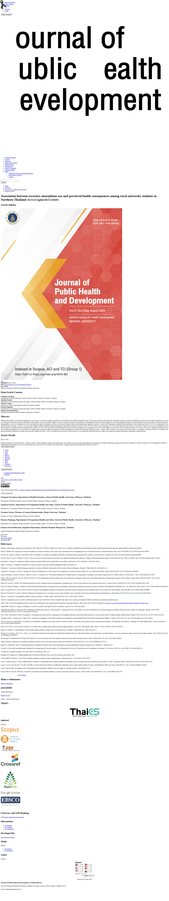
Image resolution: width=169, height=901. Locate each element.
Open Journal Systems (8, 837)
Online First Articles (11, 163)
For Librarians (9, 829)
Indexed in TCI (5, 695)
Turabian (7, 464)
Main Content (9, 4)
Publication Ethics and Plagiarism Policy (21, 173)
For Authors (8, 827)
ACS (6, 452)
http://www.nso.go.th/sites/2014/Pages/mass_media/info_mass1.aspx (127, 603)
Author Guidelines (10, 168)
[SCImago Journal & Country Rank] (12, 817)
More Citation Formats (8, 446)
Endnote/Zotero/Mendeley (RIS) (15, 473)
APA (6, 453)
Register (7, 9)
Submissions (8, 166)
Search (4, 182)
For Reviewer (9, 850)
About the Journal (10, 157)
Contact (11, 177)
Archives (7, 161)
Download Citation (7, 469)
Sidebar (7, 6)
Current (7, 159)
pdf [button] (2, 381)
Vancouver (8, 466)
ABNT (7, 455)
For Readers (8, 825)
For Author (8, 849)
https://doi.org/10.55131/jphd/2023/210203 (18, 384)
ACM (6, 450)
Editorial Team (9, 164)
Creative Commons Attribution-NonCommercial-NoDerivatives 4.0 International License (46, 490)
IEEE (6, 460)
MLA (6, 462)
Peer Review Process (15, 175)
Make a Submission (7, 683)
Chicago (7, 457)
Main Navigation (10, 2)
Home (7, 186)
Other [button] (6, 172)
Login (6, 11)
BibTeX (7, 474)
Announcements (10, 170)
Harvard (7, 459)
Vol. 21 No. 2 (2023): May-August (15, 189)
